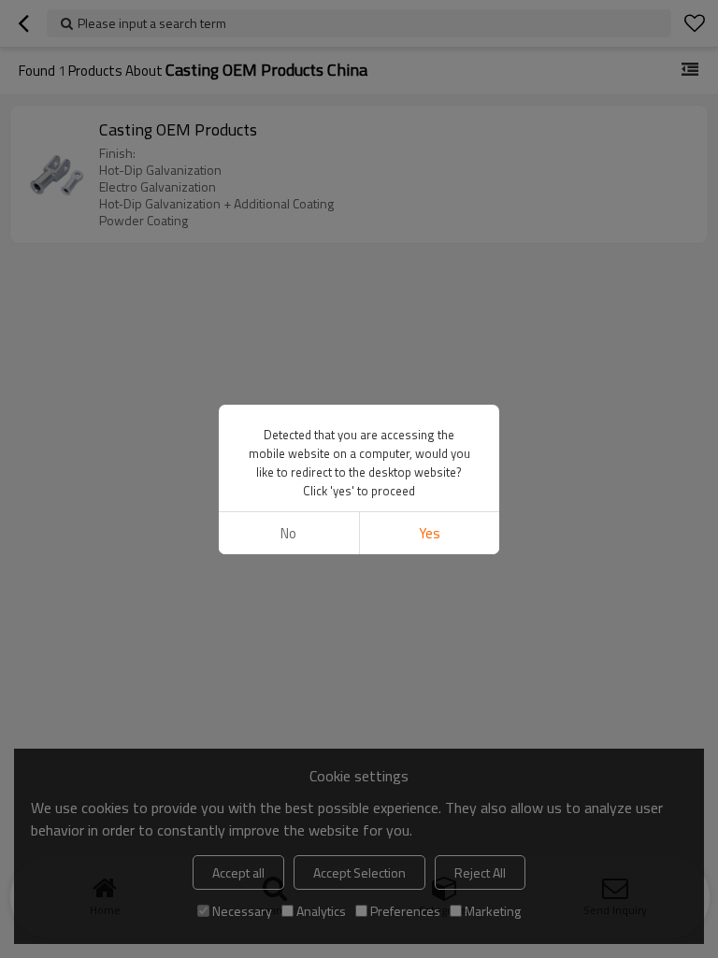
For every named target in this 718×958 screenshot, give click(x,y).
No (288, 533)
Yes (429, 533)
